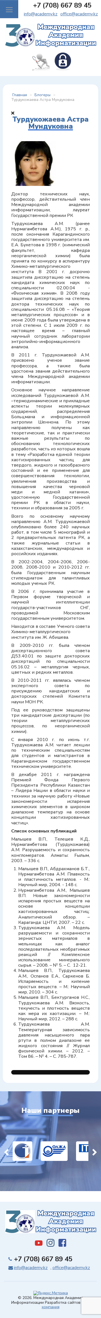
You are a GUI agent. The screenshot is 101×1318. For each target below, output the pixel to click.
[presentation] (6, 1151)
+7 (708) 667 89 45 (62, 5)
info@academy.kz (41, 14)
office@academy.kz (79, 14)
